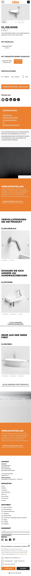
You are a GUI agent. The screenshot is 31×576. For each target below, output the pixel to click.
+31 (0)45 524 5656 (7, 473)
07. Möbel (4, 519)
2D (3, 122)
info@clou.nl (5, 475)
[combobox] (29, 546)
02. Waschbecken (6, 509)
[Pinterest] (14, 99)
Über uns (3, 494)
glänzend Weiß (7, 46)
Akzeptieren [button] (8, 568)
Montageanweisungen (10, 120)
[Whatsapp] (18, 99)
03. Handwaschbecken (7, 511)
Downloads (4, 498)
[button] (15, 573)
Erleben (3, 488)
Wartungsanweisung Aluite (11, 125)
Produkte (4, 490)
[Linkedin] (10, 99)
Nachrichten (4, 496)
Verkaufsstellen (5, 492)
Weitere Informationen (21, 554)
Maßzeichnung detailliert (10, 117)
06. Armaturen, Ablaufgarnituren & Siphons (14, 517)
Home (3, 486)
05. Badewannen (6, 515)
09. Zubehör (5, 523)
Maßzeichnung (7, 115)
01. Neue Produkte (6, 507)
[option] (15, 12)
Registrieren (6, 535)
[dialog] (15, 560)
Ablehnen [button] (23, 568)
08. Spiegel (4, 521)
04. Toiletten (5, 513)
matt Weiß (18, 61)
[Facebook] (2, 99)
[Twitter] (6, 99)
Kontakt (3, 500)
